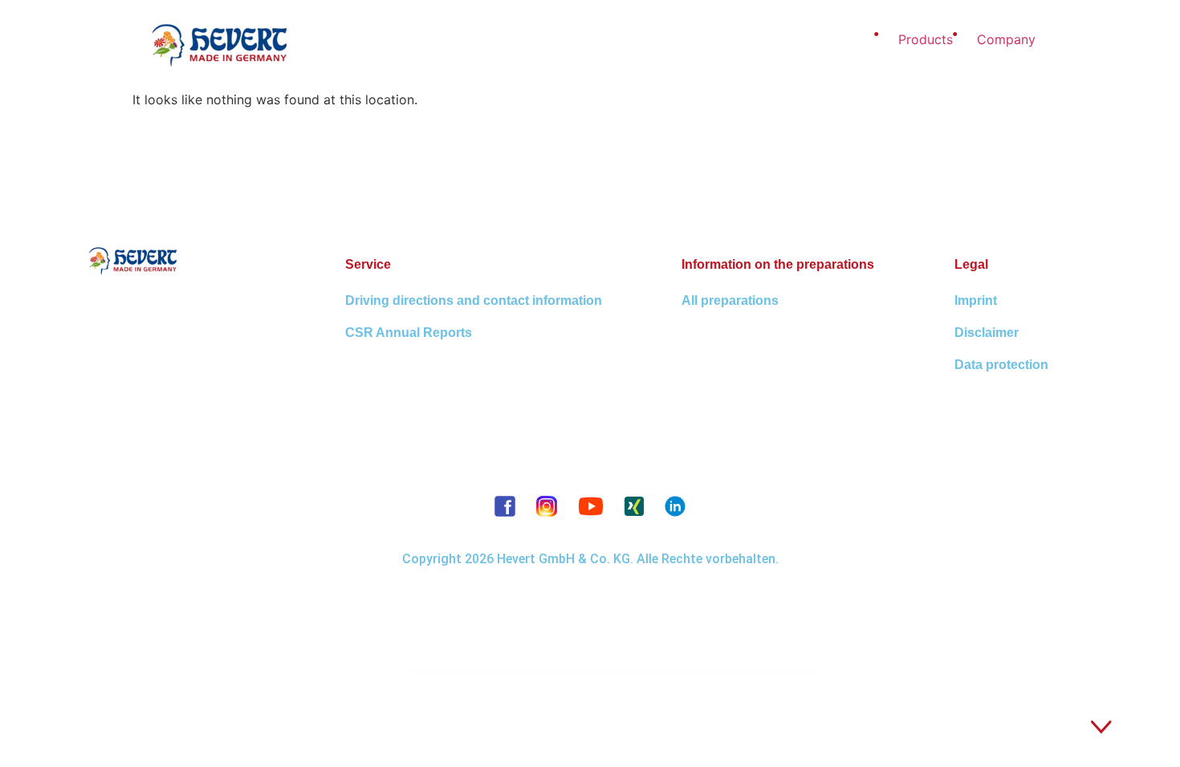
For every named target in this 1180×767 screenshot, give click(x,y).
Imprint (975, 300)
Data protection (1001, 364)
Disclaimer (986, 332)
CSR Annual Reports (408, 332)
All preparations (730, 300)
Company (1006, 39)
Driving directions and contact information (473, 300)
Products (925, 39)
